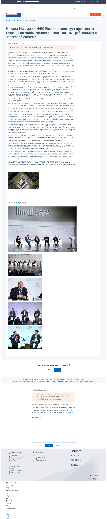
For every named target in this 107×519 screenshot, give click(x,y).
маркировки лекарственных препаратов (60, 119)
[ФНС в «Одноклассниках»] (95, 1)
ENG (98, 8)
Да (57, 369)
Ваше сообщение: (37, 417)
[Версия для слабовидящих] (71, 1)
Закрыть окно (10, 518)
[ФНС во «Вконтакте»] (93, 1)
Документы (82, 8)
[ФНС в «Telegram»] (98, 1)
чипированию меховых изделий (17, 116)
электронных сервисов (44, 60)
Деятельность (57, 8)
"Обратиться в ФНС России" (45, 409)
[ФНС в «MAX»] (100, 1)
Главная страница (10, 20)
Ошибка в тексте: (36, 431)
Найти (95, 14)
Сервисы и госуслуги (70, 8)
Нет (49, 369)
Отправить (49, 445)
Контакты (91, 8)
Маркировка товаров (57, 114)
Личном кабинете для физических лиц (42, 143)
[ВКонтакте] (19, 202)
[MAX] (25, 202)
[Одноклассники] (21, 202)
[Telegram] (23, 202)
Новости (19, 20)
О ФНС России (46, 8)
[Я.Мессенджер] (17, 202)
